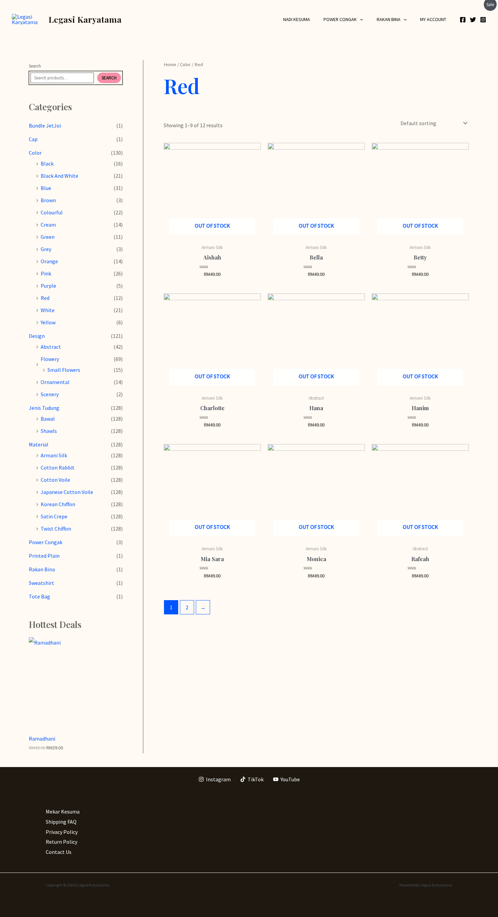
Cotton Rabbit (58, 467)
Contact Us (58, 851)
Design (37, 335)
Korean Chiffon (58, 504)
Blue (46, 188)
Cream (48, 224)
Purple (48, 285)
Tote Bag (39, 596)
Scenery (50, 394)
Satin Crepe (54, 516)
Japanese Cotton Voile (67, 492)
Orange (49, 261)
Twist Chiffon (56, 528)
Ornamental (55, 382)
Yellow (48, 322)
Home (170, 64)
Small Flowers (63, 369)
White (48, 310)
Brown (48, 200)
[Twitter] (473, 20)
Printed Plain (44, 555)
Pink (46, 273)
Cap (33, 139)
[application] (360, 19)
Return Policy (61, 841)
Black (47, 163)
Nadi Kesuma (296, 19)
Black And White (59, 175)
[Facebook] (463, 20)
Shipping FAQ (61, 821)
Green (48, 236)
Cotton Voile (55, 479)
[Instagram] (483, 20)
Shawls (49, 430)
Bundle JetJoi (45, 125)
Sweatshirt (41, 582)
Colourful (52, 212)
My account (433, 19)
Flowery (50, 359)
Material (38, 444)
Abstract (51, 346)
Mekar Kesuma (63, 811)
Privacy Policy (62, 831)
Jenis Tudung (44, 407)
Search (35, 66)
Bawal (48, 418)
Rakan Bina (388, 19)
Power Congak (340, 19)
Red (45, 297)
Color (35, 152)
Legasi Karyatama (85, 19)
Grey (46, 249)
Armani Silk (54, 455)
